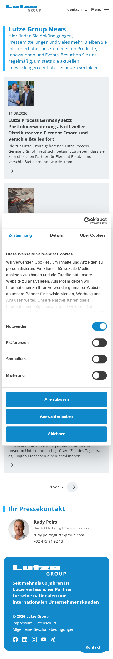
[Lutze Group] (23, 9)
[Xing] (53, 639)
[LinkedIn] (24, 639)
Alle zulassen (56, 399)
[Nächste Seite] (72, 487)
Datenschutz (46, 623)
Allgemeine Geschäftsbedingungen (43, 629)
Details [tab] (56, 235)
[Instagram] (34, 639)
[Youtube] (43, 639)
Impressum (23, 623)
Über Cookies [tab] (92, 235)
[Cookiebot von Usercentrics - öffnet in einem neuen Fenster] (84, 220)
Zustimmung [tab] (20, 235)
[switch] (99, 342)
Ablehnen (56, 434)
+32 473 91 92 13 (48, 541)
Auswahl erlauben (56, 416)
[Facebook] (15, 639)
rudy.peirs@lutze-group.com (59, 534)
